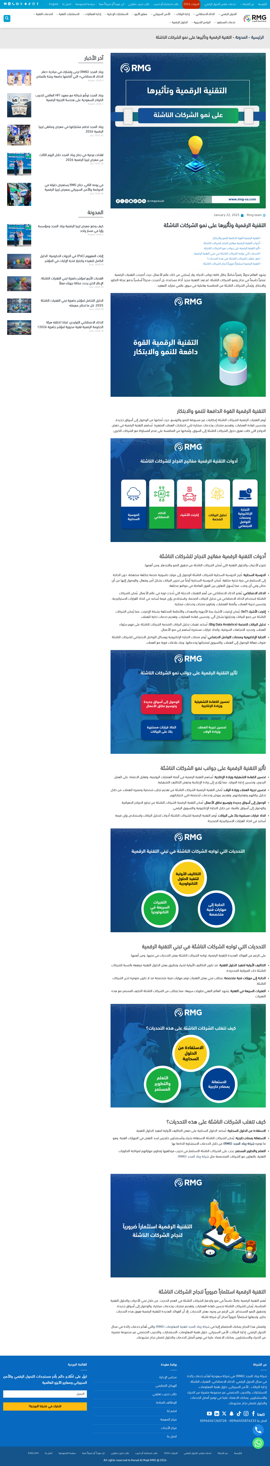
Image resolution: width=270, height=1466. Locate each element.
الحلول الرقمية (180, 22)
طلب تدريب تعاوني (138, 4)
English (53, 4)
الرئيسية (262, 4)
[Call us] (13, 4)
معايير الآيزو (140, 14)
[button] (7, 18)
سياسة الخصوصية (85, 4)
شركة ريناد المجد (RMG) (193, 1156)
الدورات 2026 (191, 4)
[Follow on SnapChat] (25, 4)
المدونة (241, 38)
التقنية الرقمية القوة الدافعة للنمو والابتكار (236, 238)
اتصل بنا (66, 4)
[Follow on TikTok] (29, 4)
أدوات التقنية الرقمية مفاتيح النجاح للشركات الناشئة (232, 243)
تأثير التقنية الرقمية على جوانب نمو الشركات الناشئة (232, 248)
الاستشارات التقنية (69, 14)
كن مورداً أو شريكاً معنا (111, 4)
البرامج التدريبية (202, 22)
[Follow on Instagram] (33, 4)
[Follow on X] (21, 4)
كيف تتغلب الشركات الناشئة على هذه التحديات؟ (233, 258)
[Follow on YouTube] (5, 4)
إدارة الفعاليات (93, 14)
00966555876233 (243, 1421)
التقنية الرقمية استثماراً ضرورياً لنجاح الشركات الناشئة (231, 264)
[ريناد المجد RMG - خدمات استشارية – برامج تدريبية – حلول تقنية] (255, 18)
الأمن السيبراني (161, 14)
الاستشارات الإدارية (117, 14)
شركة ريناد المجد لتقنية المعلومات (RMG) (182, 1327)
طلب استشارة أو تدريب (165, 4)
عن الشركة (248, 4)
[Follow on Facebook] (37, 4)
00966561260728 (213, 1421)
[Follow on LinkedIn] (9, 4)
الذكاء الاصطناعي (205, 14)
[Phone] (258, 1430)
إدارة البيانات (183, 14)
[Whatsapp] (258, 1443)
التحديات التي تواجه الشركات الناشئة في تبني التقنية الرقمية (227, 253)
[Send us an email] (17, 4)
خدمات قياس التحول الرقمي (220, 4)
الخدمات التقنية (44, 14)
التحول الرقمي (229, 14)
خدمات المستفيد (226, 22)
